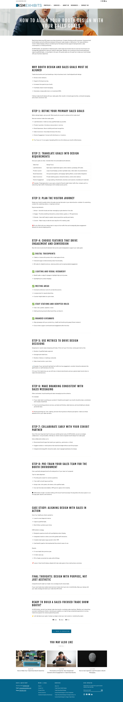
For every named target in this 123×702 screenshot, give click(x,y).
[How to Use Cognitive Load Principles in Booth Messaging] (92, 658)
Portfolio (47, 5)
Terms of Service (42, 692)
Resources (74, 5)
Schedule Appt (26, 685)
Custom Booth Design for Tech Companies (64, 692)
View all (61, 646)
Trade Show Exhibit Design (61, 688)
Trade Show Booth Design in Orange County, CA (65, 694)
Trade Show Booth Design (60, 690)
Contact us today (52, 616)
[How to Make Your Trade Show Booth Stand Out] (30, 658)
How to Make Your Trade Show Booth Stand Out (30, 670)
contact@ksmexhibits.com (25, 688)
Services (57, 5)
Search (39, 686)
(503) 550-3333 (22, 690)
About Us (66, 5)
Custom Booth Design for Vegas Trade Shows (65, 697)
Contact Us (85, 5)
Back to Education (62, 631)
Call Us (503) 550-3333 (21, 1)
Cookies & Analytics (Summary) (45, 694)
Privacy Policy (41, 690)
